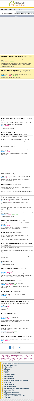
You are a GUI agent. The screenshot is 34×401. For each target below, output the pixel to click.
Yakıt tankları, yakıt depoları (12, 394)
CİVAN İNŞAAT (5, 146)
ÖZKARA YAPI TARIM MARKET (9, 220)
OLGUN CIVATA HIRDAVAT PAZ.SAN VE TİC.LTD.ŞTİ (15, 256)
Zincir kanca (7, 397)
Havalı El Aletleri (9, 378)
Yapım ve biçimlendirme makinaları (14, 395)
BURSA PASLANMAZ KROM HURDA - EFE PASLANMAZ (16, 243)
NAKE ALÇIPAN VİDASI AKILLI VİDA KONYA (13, 336)
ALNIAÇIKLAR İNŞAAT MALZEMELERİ (12, 301)
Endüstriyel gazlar (9, 374)
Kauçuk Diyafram (9, 384)
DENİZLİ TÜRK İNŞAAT (7, 232)
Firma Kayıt (12, 9)
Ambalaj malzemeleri (10, 365)
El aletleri (6, 372)
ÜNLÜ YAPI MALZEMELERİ (8, 197)
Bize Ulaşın (21, 9)
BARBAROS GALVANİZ (7, 174)
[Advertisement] (17, 36)
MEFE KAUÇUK (5, 325)
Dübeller (6, 371)
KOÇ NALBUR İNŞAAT (7, 313)
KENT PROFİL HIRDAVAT (8, 280)
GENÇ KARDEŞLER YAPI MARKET (10, 268)
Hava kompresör (9, 376)
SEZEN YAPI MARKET (7, 291)
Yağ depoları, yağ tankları (11, 392)
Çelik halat (7, 369)
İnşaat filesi (7, 382)
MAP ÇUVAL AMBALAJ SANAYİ (10, 70)
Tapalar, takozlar (9, 390)
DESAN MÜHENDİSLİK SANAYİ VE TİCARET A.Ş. (14, 118)
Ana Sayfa (4, 9)
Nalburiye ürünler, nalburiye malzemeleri (16, 388)
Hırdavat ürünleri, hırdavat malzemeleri (16, 380)
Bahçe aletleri (8, 367)
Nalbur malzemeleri (10, 386)
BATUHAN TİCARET (6, 184)
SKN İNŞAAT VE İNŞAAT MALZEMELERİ (12, 56)
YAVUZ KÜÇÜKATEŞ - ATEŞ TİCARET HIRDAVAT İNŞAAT (16, 208)
